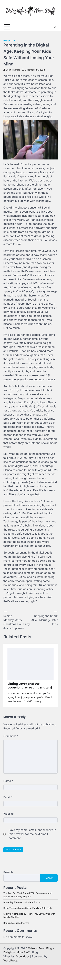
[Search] (55, 26)
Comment (10, 736)
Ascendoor (22, 956)
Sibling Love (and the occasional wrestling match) (29, 686)
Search (8, 872)
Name (8, 781)
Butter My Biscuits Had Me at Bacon (21, 902)
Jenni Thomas (13, 69)
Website (8, 813)
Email (8, 797)
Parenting (9, 40)
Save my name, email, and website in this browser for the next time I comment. (32, 834)
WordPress (10, 960)
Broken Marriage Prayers (16, 923)
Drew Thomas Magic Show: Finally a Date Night (27, 908)
